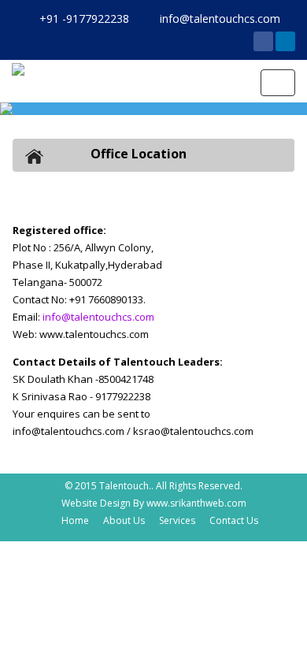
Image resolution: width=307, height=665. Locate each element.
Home (75, 520)
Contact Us (233, 520)
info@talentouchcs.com (98, 317)
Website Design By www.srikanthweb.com (153, 503)
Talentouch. (125, 485)
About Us (124, 520)
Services (177, 520)
